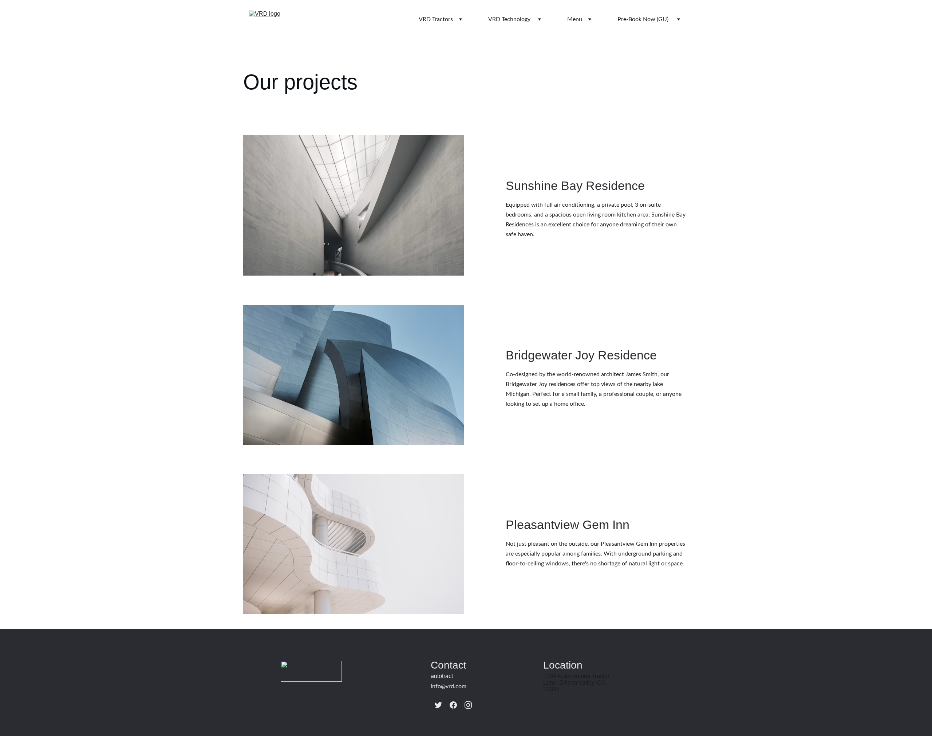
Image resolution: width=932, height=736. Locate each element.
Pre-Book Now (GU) (642, 19)
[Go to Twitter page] (438, 705)
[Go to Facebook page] (453, 705)
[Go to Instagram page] (468, 705)
